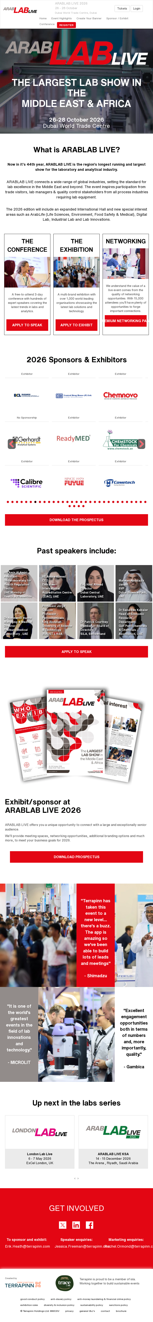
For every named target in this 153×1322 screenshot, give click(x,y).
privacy (69, 1311)
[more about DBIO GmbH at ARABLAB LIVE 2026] (120, 439)
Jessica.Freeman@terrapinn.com (82, 1246)
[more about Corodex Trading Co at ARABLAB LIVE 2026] (74, 395)
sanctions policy (118, 1305)
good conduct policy (32, 1299)
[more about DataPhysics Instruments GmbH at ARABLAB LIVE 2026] (120, 395)
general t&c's (87, 1311)
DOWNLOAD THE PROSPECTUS (76, 520)
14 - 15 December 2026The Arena (36, 1158)
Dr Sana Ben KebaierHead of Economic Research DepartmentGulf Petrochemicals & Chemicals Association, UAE (133, 622)
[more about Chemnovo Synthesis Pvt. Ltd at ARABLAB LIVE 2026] (27, 395)
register (66, 25)
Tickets (122, 8)
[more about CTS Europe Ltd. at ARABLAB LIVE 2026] (74, 439)
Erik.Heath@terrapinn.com (27, 1246)
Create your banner (89, 18)
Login (136, 8)
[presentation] (75, 1178)
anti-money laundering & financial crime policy (104, 1299)
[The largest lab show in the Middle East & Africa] (18, 10)
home (43, 18)
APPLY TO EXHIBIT (76, 325)
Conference (47, 24)
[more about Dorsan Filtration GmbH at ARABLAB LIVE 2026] (120, 483)
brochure (121, 1311)
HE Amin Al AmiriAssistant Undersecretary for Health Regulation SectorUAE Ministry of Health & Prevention (18, 584)
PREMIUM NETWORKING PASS (126, 320)
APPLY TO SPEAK (27, 325)
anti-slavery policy (61, 1299)
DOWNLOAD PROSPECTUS (76, 857)
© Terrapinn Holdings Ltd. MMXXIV (39, 1311)
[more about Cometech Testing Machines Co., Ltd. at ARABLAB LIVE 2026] (27, 483)
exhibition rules (29, 1305)
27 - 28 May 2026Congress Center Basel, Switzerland (113, 1158)
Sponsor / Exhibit (117, 18)
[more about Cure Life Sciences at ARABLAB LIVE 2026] (74, 483)
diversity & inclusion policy (59, 1305)
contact (105, 1311)
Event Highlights (61, 18)
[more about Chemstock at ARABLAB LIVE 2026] (27, 439)
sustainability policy (91, 1305)
